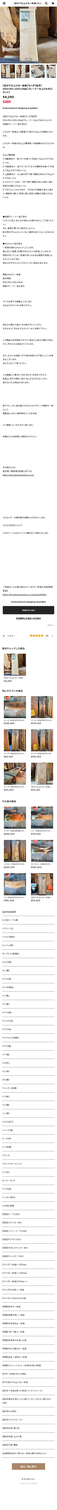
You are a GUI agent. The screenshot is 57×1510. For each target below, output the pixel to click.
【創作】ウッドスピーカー (13, 1420)
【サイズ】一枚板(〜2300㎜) (14, 1273)
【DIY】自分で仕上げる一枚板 (15, 1382)
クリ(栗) (6, 995)
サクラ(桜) (7, 1029)
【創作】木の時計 (9, 1411)
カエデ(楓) (7, 962)
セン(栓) (6, 1071)
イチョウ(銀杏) (8, 937)
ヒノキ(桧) (6, 1138)
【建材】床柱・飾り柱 (11, 1428)
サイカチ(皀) (8, 1021)
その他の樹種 (8, 1206)
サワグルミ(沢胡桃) (10, 1038)
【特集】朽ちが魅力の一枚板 (14, 1348)
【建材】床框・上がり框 (12, 1436)
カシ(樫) (6, 970)
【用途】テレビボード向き (13, 1256)
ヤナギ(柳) (7, 1189)
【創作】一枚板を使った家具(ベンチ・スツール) (22, 1390)
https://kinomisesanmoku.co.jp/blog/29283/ (25, 594)
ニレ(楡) (6, 1113)
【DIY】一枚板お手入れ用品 (14, 1374)
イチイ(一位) (8, 928)
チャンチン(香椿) (9, 1088)
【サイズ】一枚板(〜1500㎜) (14, 1264)
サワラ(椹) (6, 1046)
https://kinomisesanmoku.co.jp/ (18, 475)
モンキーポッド (8, 1180)
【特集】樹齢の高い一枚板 (13, 1315)
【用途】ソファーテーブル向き (14, 1231)
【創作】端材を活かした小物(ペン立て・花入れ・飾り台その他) (26, 1401)
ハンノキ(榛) (7, 1130)
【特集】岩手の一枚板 (11, 1306)
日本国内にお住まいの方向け (28, 618)
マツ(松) (6, 1172)
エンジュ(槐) (7, 945)
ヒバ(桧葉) (7, 1147)
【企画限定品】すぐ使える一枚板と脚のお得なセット (24, 1453)
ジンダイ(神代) (8, 1197)
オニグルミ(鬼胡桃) (11, 953)
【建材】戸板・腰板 (10, 1445)
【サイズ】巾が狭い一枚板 (13, 1290)
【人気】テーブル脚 (10, 920)
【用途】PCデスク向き (11, 1239)
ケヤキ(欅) (7, 1012)
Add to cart (28, 610)
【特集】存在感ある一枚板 (13, 1323)
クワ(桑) (6, 1004)
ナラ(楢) (6, 1105)
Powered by (25, 1483)
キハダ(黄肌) (8, 987)
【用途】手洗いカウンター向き (15, 1248)
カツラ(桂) (7, 979)
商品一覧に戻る (28, 1466)
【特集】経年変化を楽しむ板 (14, 1340)
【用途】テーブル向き (11, 1214)
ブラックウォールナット (12, 1164)
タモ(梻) (6, 1080)
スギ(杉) (6, 1063)
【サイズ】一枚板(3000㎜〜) (14, 1281)
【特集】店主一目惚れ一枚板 (14, 1357)
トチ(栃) (6, 1096)
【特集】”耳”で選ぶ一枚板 (13, 1332)
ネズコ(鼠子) (8, 1122)
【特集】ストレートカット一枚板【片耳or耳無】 (21, 1365)
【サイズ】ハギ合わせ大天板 (14, 1298)
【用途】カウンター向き (12, 1222)
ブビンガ (6, 1155)
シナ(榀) (6, 1054)
